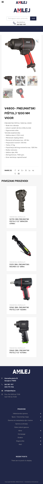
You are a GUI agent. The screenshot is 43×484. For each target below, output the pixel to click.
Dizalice (20, 437)
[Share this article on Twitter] (18, 170)
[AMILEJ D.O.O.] (21, 12)
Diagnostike (20, 441)
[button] (38, 29)
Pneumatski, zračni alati (17, 217)
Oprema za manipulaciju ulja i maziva (20, 420)
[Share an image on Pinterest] (25, 170)
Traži (33, 18)
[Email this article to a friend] (18, 173)
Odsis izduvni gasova (21, 427)
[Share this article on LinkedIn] (29, 170)
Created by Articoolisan (31, 482)
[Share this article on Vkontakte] (33, 170)
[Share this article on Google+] (22, 170)
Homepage (21, 434)
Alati (20, 444)
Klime (20, 431)
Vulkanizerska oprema (20, 413)
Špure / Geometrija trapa (20, 417)
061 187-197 (21, 24)
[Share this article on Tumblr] (15, 173)
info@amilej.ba (9, 391)
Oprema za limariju (21, 424)
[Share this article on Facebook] (15, 170)
